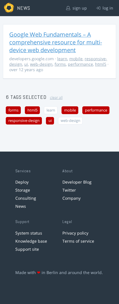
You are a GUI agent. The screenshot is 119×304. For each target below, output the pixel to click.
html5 (100, 64)
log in (107, 8)
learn (62, 58)
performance (80, 64)
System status (28, 233)
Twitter (69, 190)
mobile (76, 58)
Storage (22, 190)
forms (60, 64)
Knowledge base (31, 241)
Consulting (25, 198)
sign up (79, 8)
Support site (27, 249)
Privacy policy (75, 233)
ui (26, 64)
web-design (41, 64)
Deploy (22, 182)
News (20, 206)
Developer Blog (77, 182)
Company (71, 198)
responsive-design (24, 120)
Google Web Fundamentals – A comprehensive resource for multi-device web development (55, 42)
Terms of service (78, 241)
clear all (56, 97)
